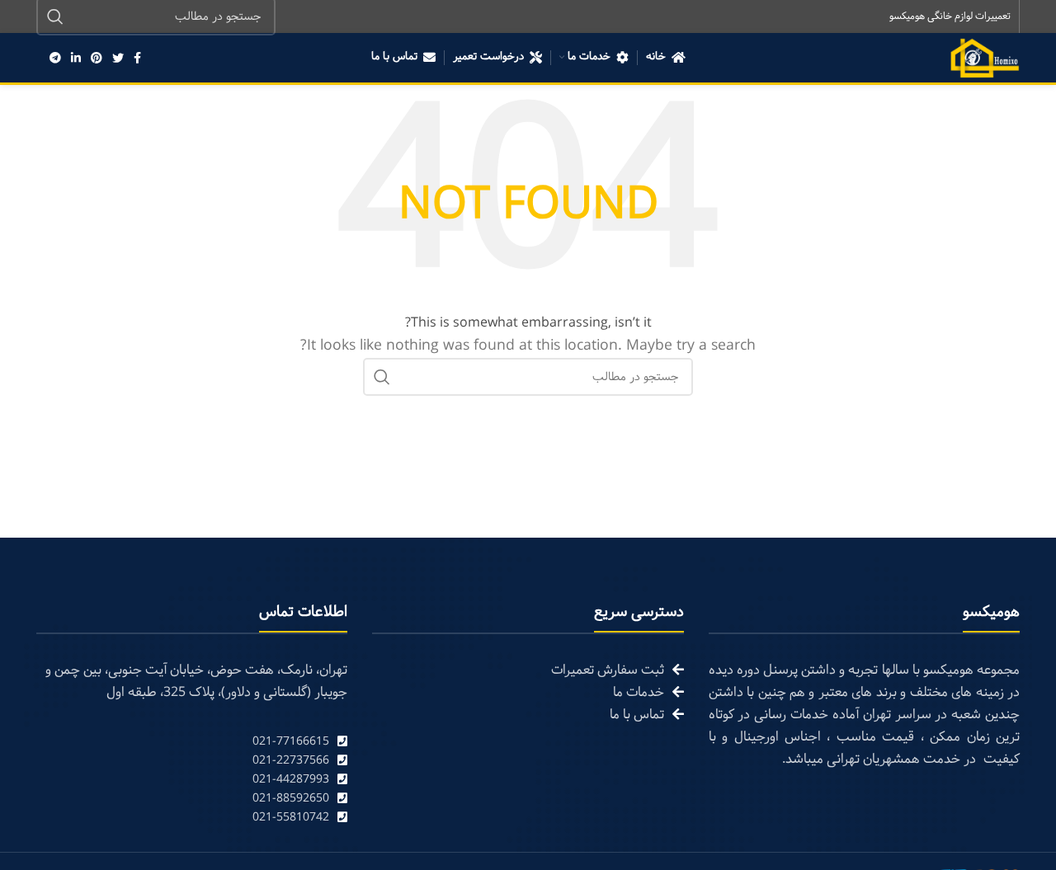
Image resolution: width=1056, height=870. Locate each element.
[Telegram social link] (55, 57)
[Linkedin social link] (76, 57)
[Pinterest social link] (96, 57)
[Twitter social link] (118, 57)
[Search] (382, 377)
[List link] (191, 741)
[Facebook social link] (137, 57)
